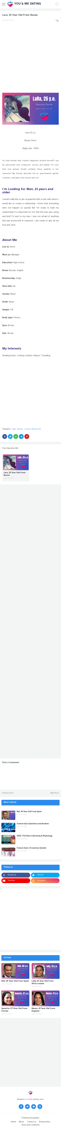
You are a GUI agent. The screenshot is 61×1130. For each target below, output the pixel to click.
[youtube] (33, 1106)
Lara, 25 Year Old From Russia (15, 474)
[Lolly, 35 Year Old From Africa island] (46, 971)
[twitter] (27, 1106)
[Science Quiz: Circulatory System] (8, 851)
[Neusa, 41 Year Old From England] (46, 998)
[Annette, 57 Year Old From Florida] (15, 998)
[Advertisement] (30, 55)
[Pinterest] (26, 436)
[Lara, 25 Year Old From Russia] (16, 462)
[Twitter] (10, 436)
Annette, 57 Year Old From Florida (14, 1010)
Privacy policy (44, 1122)
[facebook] (21, 1106)
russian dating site (32, 429)
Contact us (31, 1122)
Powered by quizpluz (30, 1118)
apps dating (17, 429)
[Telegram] (21, 436)
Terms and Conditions (30, 1125)
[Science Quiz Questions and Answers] (8, 827)
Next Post (55, 793)
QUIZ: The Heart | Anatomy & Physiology (34, 836)
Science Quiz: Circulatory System (31, 848)
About (21, 1122)
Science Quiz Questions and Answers (33, 824)
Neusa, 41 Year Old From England (43, 1010)
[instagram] (39, 1106)
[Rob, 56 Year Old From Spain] (8, 815)
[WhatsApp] (15, 436)
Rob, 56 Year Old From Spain (29, 812)
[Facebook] (4, 436)
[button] (3, 4)
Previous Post (8, 793)
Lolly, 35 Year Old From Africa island (43, 982)
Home (13, 1122)
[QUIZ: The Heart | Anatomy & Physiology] (8, 839)
